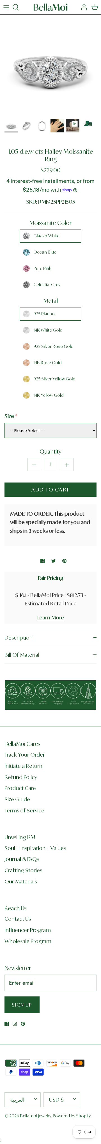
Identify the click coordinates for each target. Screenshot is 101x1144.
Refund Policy (20, 777)
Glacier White (46, 235)
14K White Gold (47, 330)
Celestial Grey (46, 284)
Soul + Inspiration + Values (35, 848)
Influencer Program (27, 930)
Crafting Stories (23, 870)
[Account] (82, 7)
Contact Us (17, 918)
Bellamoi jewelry (35, 1115)
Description (18, 637)
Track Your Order (24, 754)
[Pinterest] (23, 1024)
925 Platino (44, 313)
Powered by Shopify (72, 1115)
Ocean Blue (44, 252)
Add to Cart (50, 489)
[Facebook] (6, 1024)
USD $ (56, 1099)
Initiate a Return (23, 765)
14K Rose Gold (47, 362)
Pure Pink (42, 268)
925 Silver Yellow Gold (54, 379)
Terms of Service (24, 810)
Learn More (50, 617)
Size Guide (17, 799)
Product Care (20, 788)
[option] (50, 65)
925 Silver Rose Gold (53, 346)
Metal (50, 300)
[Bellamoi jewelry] (50, 7)
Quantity (50, 451)
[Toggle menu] (6, 7)
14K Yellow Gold (48, 395)
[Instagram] (15, 1024)
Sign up (22, 1005)
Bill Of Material (21, 654)
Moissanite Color (50, 222)
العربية (17, 1099)
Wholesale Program (27, 941)
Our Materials (20, 881)
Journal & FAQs (21, 859)
